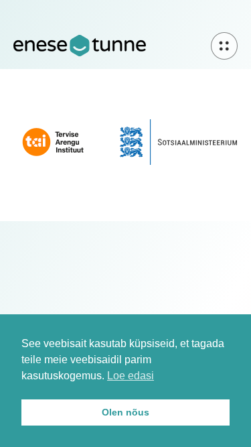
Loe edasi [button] (130, 375)
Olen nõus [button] (125, 412)
